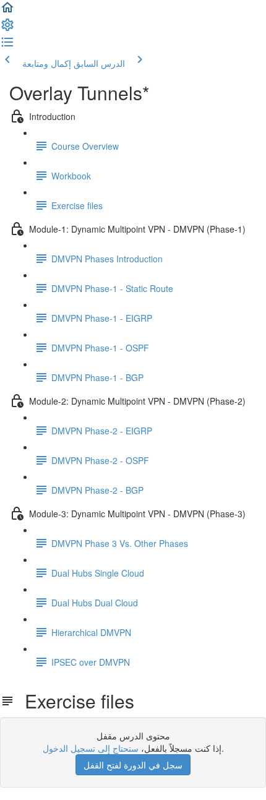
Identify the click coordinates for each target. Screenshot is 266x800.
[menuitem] (7, 28)
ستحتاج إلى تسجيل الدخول (91, 748)
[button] (7, 11)
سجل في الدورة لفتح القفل (133, 765)
